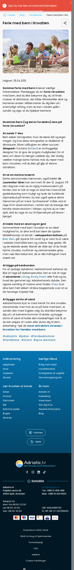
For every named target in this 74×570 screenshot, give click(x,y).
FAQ (36, 548)
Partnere (38, 432)
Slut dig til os (46, 404)
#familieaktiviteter (43, 336)
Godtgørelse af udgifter (51, 373)
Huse (5, 368)
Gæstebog (44, 396)
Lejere (38, 441)
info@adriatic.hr (51, 487)
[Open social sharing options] (65, 23)
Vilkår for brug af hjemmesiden (35, 536)
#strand (26, 340)
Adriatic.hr (44, 391)
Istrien (33, 148)
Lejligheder (9, 364)
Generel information (49, 409)
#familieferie (11, 340)
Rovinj (34, 277)
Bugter (6, 413)
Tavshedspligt (35, 542)
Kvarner (7, 396)
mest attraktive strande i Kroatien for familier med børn (32, 327)
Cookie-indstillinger (36, 560)
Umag (26, 277)
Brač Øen (8, 239)
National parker (11, 409)
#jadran (24, 336)
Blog (41, 413)
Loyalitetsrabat (47, 368)
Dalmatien (8, 400)
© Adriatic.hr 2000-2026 (35, 530)
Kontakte (38, 481)
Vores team (45, 400)
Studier (7, 377)
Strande (7, 417)
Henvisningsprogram (50, 377)
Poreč (43, 277)
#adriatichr (10, 336)
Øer (4, 404)
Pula (54, 284)
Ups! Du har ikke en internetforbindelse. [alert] (32, 6)
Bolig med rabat (48, 364)
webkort (36, 554)
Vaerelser (8, 373)
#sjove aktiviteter (44, 340)
